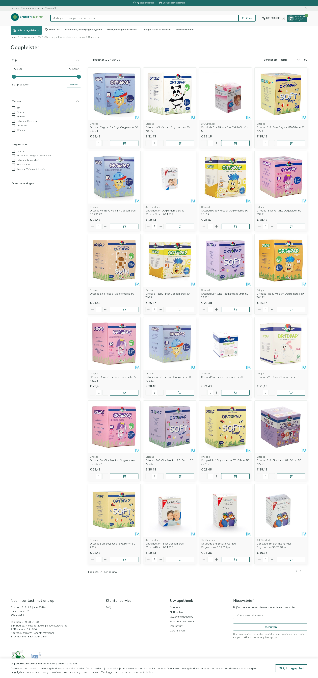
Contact (15, 8)
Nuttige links (177, 612)
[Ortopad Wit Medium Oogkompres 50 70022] (169, 94)
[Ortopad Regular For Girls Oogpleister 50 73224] (114, 343)
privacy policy (270, 637)
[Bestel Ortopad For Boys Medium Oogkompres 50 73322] (124, 226)
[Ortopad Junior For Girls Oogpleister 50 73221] (281, 177)
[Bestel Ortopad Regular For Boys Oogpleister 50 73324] (124, 143)
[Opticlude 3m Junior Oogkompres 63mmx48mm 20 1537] (169, 510)
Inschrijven (270, 627)
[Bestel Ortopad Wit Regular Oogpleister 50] (291, 393)
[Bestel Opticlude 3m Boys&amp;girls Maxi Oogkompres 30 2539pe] (235, 559)
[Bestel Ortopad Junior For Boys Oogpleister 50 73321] (180, 393)
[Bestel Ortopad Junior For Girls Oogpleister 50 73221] (291, 226)
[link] (292, 571)
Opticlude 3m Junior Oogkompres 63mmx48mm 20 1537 (164, 545)
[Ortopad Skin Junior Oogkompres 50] (225, 343)
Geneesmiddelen (185, 29)
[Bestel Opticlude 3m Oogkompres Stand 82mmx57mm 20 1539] (180, 226)
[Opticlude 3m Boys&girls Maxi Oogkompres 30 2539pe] (225, 510)
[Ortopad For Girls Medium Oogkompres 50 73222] (114, 427)
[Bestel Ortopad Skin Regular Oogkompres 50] (124, 309)
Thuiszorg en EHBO (30, 37)
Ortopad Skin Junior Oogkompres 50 (222, 377)
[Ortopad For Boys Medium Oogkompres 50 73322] (114, 177)
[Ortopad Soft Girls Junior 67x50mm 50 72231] (281, 427)
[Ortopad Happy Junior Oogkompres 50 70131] (169, 260)
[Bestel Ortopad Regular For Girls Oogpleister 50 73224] (124, 393)
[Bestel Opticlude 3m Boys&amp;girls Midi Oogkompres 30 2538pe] (291, 559)
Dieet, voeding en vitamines (122, 29)
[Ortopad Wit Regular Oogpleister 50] (281, 343)
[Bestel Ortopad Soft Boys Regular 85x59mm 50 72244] (291, 143)
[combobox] (144, 18)
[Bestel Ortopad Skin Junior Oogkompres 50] (235, 393)
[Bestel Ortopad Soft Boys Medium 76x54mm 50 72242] (235, 476)
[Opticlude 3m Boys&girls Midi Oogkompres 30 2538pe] (281, 510)
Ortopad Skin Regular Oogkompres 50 (112, 294)
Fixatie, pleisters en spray (71, 37)
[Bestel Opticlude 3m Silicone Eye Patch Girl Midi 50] (235, 143)
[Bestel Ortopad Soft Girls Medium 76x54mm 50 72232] (180, 476)
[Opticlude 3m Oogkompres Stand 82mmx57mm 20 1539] (169, 177)
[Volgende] (305, 571)
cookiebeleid (146, 672)
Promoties (54, 29)
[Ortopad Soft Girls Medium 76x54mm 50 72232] (169, 427)
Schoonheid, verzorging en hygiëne (83, 29)
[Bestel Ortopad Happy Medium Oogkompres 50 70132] (291, 309)
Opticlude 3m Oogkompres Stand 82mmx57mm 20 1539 (164, 212)
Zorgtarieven (177, 630)
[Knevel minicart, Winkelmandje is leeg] (291, 18)
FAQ (108, 607)
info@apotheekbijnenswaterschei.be (46, 625)
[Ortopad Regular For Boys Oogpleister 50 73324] (114, 94)
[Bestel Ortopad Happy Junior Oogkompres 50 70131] (180, 309)
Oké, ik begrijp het (291, 668)
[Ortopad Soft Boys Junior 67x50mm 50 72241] (114, 510)
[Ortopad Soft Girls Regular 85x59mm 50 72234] (225, 260)
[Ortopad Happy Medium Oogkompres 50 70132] (281, 260)
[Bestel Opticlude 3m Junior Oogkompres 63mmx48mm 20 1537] (180, 559)
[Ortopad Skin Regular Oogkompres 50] (114, 260)
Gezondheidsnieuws (32, 8)
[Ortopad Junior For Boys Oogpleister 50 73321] (169, 343)
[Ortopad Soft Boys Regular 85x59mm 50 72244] (281, 94)
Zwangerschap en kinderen (156, 29)
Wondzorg (49, 37)
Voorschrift (50, 8)
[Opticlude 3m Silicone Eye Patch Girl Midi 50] (225, 94)
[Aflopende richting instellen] (305, 60)
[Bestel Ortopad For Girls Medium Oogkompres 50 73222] (124, 476)
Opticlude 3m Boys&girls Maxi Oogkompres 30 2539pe (218, 545)
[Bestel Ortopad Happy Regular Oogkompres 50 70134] (235, 226)
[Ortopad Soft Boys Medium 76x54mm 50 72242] (225, 427)
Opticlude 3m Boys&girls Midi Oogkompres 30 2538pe (274, 545)
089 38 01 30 (30, 622)
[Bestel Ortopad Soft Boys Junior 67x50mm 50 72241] (124, 559)
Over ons (175, 607)
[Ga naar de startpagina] (27, 18)
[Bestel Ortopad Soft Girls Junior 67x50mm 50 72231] (291, 476)
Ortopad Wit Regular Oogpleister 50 (278, 377)
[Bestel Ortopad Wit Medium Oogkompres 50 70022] (180, 143)
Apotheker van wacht (182, 621)
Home (14, 37)
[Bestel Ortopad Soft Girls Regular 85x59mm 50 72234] (235, 309)
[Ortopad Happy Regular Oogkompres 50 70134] (225, 177)
